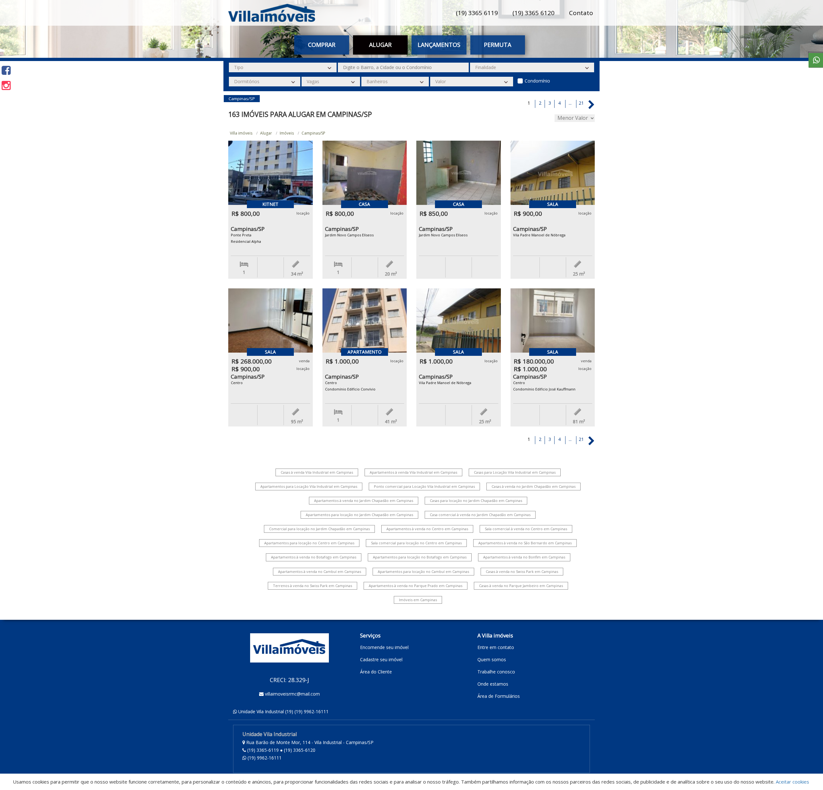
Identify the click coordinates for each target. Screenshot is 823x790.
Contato (581, 13)
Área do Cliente (376, 672)
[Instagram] (6, 85)
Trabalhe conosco (496, 672)
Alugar (266, 133)
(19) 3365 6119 (477, 13)
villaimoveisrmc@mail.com (292, 694)
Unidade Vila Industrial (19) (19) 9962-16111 (283, 711)
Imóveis (287, 133)
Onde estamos (492, 684)
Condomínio (537, 80)
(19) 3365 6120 (533, 13)
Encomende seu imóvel (384, 647)
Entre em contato (495, 647)
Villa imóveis (241, 133)
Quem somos (491, 659)
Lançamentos (439, 44)
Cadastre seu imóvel (381, 659)
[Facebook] (6, 70)
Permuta (497, 44)
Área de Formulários (498, 696)
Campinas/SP (313, 133)
